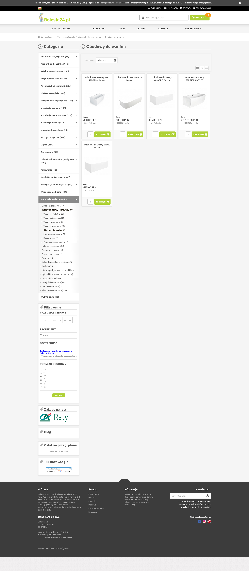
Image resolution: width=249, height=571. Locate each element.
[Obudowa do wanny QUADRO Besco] (162, 99)
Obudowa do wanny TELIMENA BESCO (194, 78)
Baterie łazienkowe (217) (53, 206)
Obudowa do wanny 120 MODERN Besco (96, 78)
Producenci (98, 29)
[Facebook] (199, 521)
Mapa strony (93, 494)
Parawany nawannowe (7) (54, 234)
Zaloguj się (156, 8)
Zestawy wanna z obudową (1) (56, 242)
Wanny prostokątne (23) (54, 214)
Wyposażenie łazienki (66, 37)
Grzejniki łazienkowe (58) (53, 282)
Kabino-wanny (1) (51, 238)
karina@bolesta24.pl (52, 537)
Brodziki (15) (47, 258)
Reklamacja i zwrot (96, 508)
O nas (122, 29)
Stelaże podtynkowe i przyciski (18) (58, 270)
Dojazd (91, 498)
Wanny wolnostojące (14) (54, 218)
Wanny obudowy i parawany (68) (57, 210)
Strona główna (47, 37)
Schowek (187, 8)
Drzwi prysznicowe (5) (52, 254)
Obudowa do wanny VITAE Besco (97, 146)
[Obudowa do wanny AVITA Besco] (129, 99)
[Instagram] (204, 521)
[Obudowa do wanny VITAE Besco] (97, 166)
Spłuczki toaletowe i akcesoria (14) (57, 274)
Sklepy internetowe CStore (49, 549)
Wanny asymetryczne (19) (54, 226)
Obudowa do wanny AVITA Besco (129, 78)
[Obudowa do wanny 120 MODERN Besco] (97, 99)
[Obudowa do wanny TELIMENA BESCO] (194, 99)
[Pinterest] (209, 521)
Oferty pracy (193, 29)
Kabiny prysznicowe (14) (53, 246)
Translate (66, 471)
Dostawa (92, 505)
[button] (107, 60)
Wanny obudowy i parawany (90, 37)
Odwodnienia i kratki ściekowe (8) (57, 262)
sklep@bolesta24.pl (52, 535)
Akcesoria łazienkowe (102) (54, 290)
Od (45, 320)
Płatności (92, 501)
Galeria (141, 29)
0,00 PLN (199, 17)
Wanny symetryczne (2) (53, 222)
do (60, 320)
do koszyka (101, 134)
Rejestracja (172, 8)
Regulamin (92, 512)
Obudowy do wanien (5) (54, 230)
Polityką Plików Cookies (109, 3)
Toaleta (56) (47, 266)
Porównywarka (203, 8)
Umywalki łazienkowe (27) (53, 278)
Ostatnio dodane (61, 29)
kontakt (163, 29)
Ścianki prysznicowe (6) (52, 250)
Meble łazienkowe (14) (52, 286)
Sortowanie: (90, 60)
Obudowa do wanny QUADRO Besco (162, 78)
